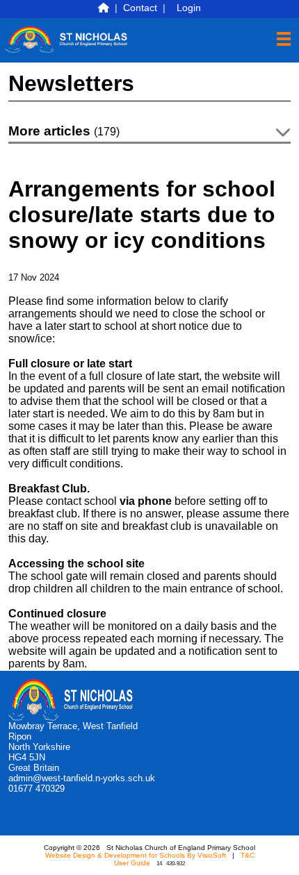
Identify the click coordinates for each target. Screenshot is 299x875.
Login (189, 7)
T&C (247, 855)
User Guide (132, 863)
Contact (140, 7)
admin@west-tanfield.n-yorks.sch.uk (81, 778)
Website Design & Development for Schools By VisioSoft (135, 855)
